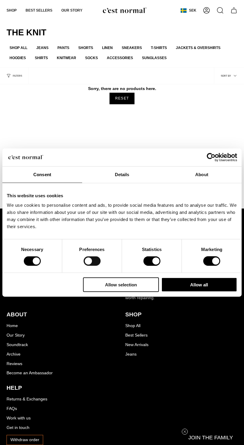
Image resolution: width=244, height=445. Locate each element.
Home (12, 326)
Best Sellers (136, 335)
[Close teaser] (185, 432)
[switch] (92, 261)
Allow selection (121, 284)
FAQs (12, 408)
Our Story (16, 335)
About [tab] (201, 174)
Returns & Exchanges (27, 399)
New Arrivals (136, 345)
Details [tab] (122, 174)
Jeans (131, 354)
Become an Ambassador (30, 373)
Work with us (19, 418)
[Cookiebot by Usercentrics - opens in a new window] (211, 157)
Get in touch (18, 427)
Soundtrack (17, 345)
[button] (11, 10)
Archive (14, 354)
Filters (17, 75)
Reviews (14, 364)
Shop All (132, 326)
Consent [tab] (42, 174)
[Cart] (234, 10)
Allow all (199, 284)
